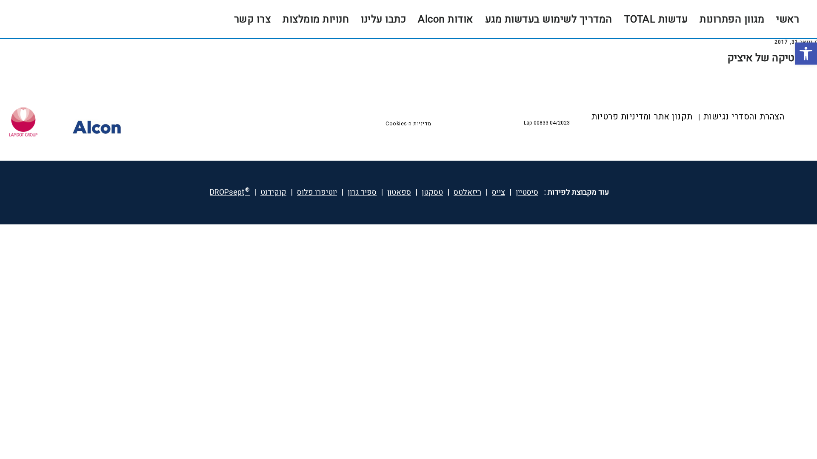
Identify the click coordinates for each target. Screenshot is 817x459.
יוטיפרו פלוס (317, 192)
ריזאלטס (467, 192)
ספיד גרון (362, 192)
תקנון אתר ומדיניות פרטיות (642, 116)
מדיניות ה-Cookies (408, 124)
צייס (498, 192)
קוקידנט (273, 192)
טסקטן (432, 192)
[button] (806, 53)
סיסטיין (527, 192)
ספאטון (399, 192)
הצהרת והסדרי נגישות (744, 116)
